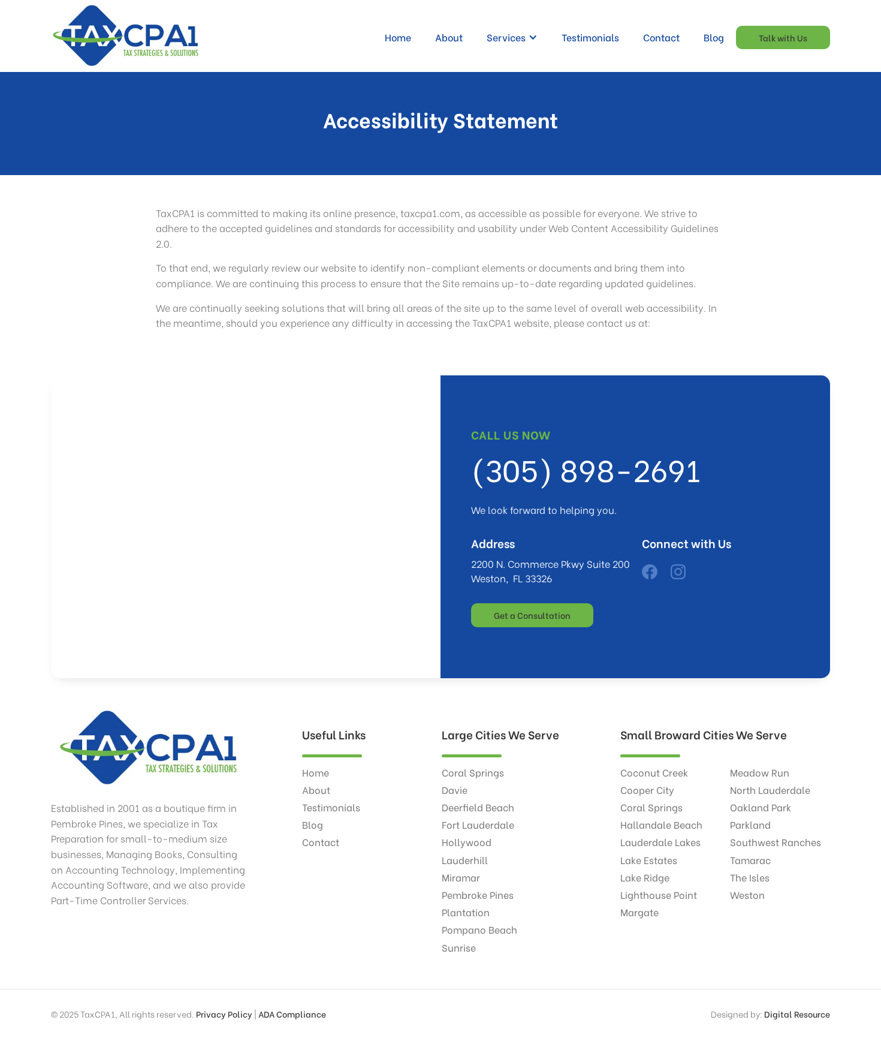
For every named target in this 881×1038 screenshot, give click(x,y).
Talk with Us (783, 37)
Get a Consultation (532, 615)
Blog (714, 37)
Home (398, 37)
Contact (661, 37)
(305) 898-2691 (586, 468)
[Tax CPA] (649, 570)
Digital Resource (797, 1013)
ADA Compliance (292, 1013)
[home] (126, 37)
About (449, 37)
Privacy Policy (224, 1013)
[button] (512, 37)
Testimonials (590, 37)
